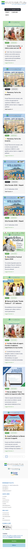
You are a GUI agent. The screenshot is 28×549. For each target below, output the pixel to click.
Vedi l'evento (8, 109)
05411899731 (5, 487)
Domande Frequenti (6, 507)
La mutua (4, 496)
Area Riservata (5, 514)
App (3, 518)
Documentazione (6, 520)
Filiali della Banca (6, 505)
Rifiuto (14, 545)
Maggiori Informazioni (14, 537)
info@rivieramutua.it (6, 490)
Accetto (14, 541)
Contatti (4, 503)
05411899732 (5, 488)
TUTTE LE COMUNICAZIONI (12, 9)
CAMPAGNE (14, 12)
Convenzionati (5, 512)
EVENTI (7, 12)
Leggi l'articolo (9, 63)
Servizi (3, 498)
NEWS (7, 15)
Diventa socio (5, 501)
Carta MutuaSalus (6, 516)
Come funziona (5, 500)
